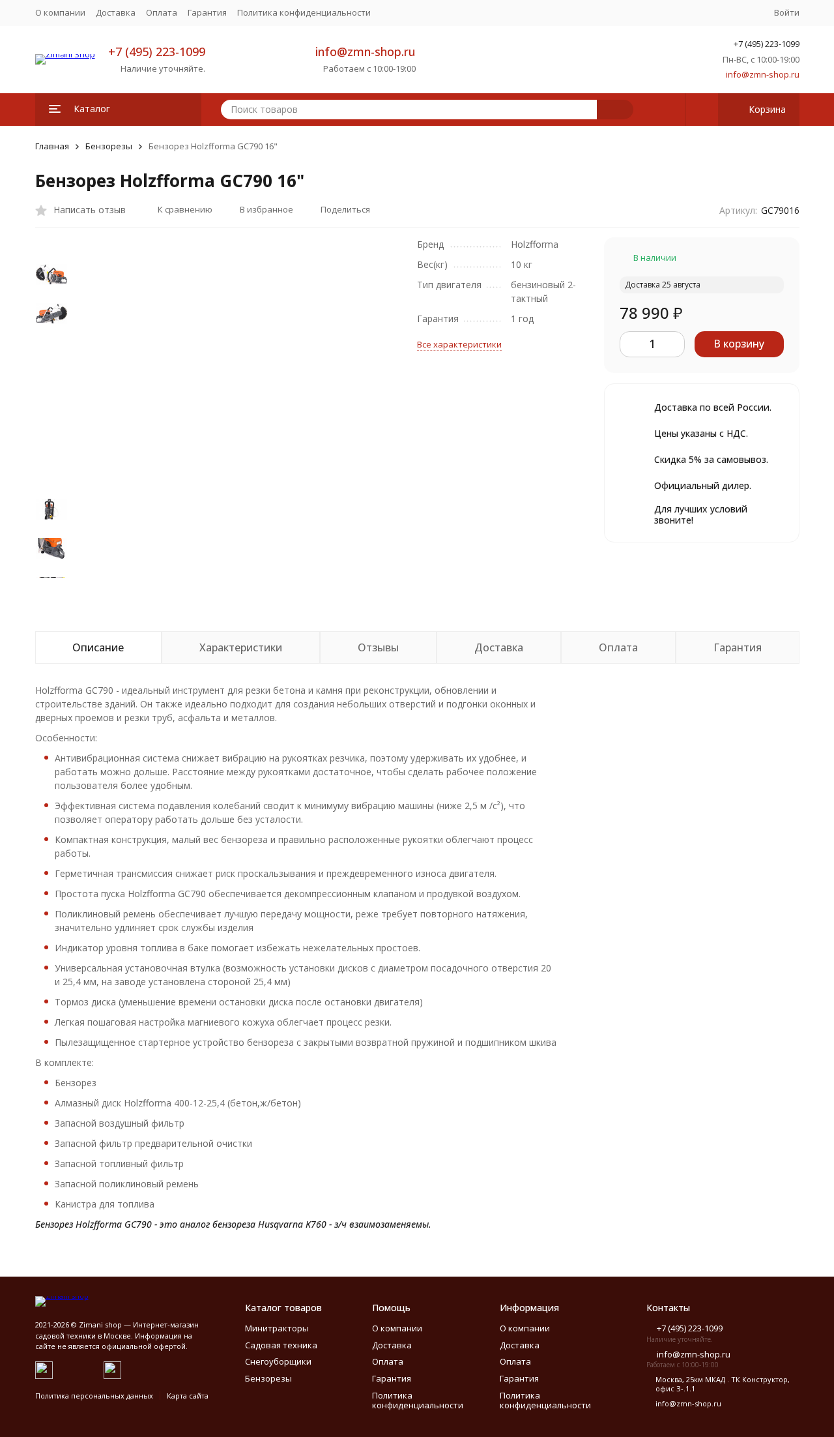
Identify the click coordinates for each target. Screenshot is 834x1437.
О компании (60, 12)
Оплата (161, 12)
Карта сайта (187, 1395)
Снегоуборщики (278, 1361)
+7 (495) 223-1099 (156, 51)
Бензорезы (108, 146)
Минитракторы (277, 1328)
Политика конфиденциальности (304, 12)
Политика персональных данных (94, 1395)
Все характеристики (459, 344)
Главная (52, 146)
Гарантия (207, 12)
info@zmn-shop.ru (365, 51)
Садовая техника (281, 1345)
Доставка (116, 12)
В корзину (738, 343)
